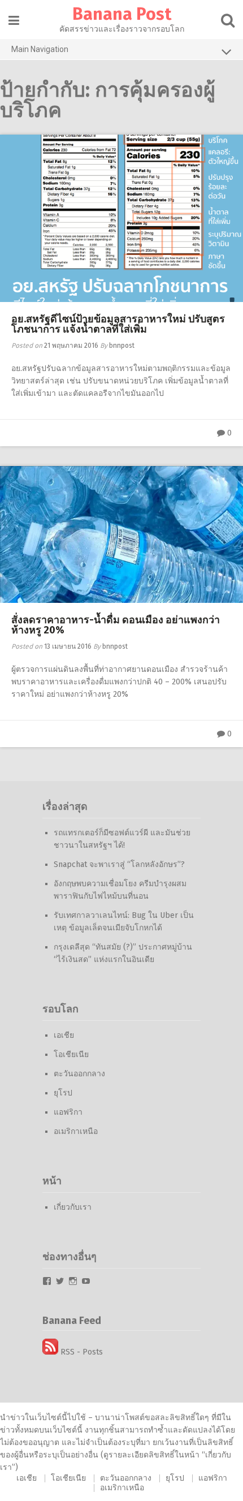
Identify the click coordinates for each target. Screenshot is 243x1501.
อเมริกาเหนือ (76, 1131)
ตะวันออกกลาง (79, 1074)
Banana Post (121, 14)
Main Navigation (39, 49)
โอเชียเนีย (71, 1054)
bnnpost (121, 346)
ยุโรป (63, 1093)
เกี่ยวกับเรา (73, 1207)
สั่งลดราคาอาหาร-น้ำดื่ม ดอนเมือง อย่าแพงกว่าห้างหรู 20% (115, 625)
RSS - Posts (80, 1352)
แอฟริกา (68, 1112)
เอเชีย (64, 1035)
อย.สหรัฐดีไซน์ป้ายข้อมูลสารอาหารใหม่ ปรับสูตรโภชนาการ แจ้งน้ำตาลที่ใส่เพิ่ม (118, 324)
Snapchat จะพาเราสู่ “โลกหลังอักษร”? (119, 864)
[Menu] (13, 20)
